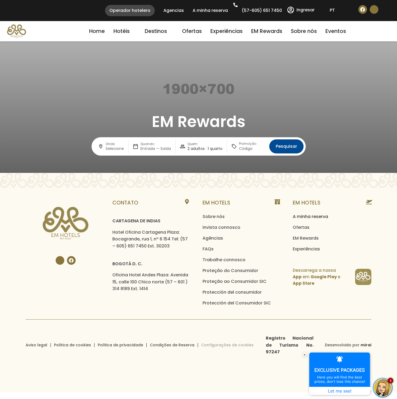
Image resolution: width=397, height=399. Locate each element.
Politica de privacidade (120, 345)
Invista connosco (221, 227)
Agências (213, 238)
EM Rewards (306, 238)
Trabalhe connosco (224, 260)
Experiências (306, 249)
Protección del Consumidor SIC (237, 303)
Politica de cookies (72, 345)
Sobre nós (214, 216)
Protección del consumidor (232, 292)
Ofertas (301, 227)
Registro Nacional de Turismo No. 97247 (290, 345)
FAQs (208, 249)
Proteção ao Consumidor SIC (235, 281)
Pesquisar (286, 146)
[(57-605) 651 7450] (235, 5)
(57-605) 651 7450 (262, 10)
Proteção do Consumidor (230, 270)
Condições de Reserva (172, 345)
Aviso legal (36, 345)
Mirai (366, 345)
